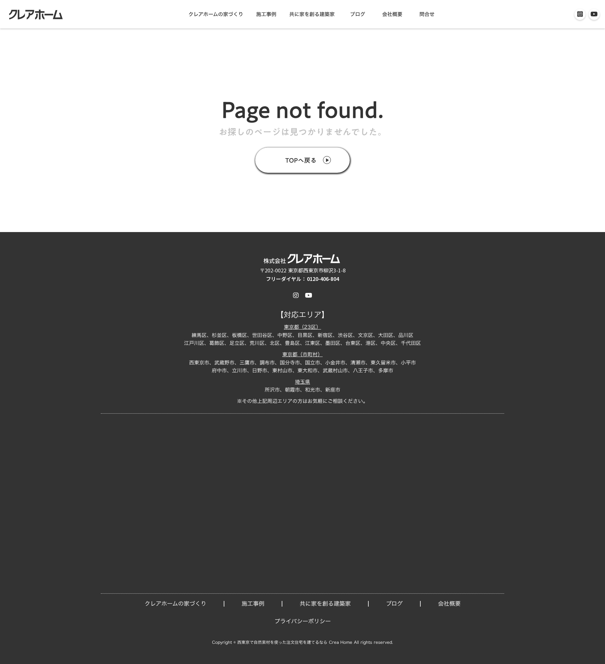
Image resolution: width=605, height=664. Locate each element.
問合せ (427, 14)
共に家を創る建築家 (312, 14)
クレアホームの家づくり (215, 14)
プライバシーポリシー (302, 621)
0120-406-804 (323, 278)
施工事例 (266, 14)
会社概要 (392, 14)
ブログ (357, 14)
